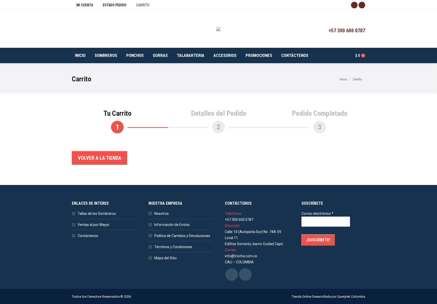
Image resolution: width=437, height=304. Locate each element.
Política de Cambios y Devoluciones (182, 236)
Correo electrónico (317, 214)
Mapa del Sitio (165, 258)
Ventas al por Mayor (94, 225)
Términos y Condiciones (173, 247)
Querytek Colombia (351, 296)
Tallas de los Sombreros (97, 214)
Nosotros (161, 214)
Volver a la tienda (99, 158)
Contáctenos (88, 236)
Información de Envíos (172, 225)
